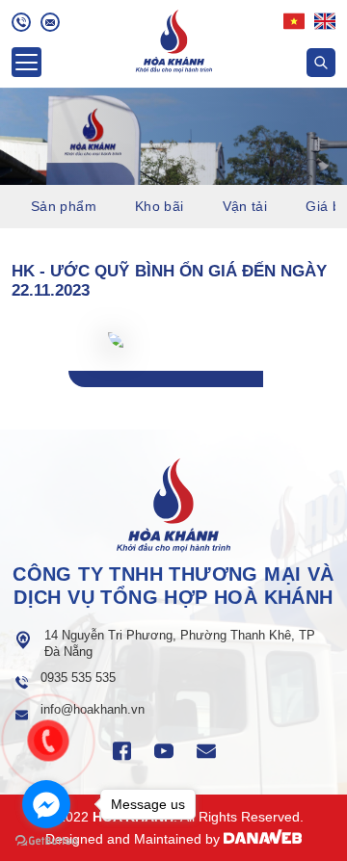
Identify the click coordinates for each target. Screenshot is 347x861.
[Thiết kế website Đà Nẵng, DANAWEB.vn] (263, 839)
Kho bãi (159, 206)
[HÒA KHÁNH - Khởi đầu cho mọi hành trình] (174, 39)
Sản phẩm (63, 206)
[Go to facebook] (46, 804)
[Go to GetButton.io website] (46, 841)
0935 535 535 (78, 677)
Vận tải (245, 206)
